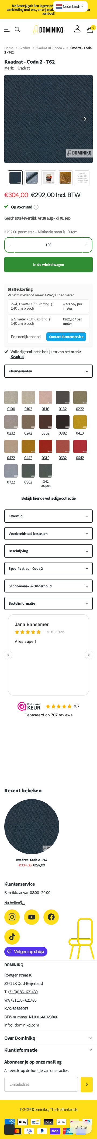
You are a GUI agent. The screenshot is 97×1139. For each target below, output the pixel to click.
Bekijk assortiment (7, 29)
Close (48, 1038)
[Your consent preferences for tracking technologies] (9, 1129)
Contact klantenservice (66, 336)
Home (8, 47)
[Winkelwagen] (90, 29)
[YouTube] (31, 917)
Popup (36, 207)
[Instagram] (12, 917)
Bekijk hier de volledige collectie (48, 498)
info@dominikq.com (21, 1025)
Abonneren (87, 1084)
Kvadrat (24, 47)
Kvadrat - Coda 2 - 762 (31, 860)
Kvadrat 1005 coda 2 (50, 47)
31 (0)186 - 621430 (23, 992)
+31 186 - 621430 (24, 1000)
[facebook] (51, 917)
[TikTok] (12, 937)
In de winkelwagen (48, 264)
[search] (17, 30)
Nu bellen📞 (14, 903)
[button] (84, 119)
